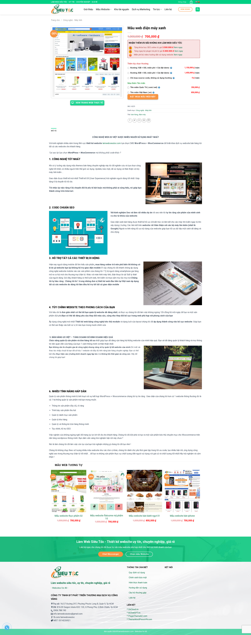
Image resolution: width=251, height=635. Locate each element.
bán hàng (134, 115)
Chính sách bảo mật (138, 577)
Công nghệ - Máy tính (72, 20)
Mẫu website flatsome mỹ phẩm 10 (106, 517)
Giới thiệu (88, 9)
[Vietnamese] (199, 2)
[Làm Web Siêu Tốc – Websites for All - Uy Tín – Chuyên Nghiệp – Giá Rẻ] (65, 9)
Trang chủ (55, 20)
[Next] (200, 499)
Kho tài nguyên (121, 9)
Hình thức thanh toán (138, 582)
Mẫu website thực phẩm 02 (69, 516)
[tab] (53, 130)
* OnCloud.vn (132, 609)
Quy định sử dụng (137, 572)
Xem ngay (178, 47)
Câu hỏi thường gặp (137, 592)
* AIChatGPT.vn (133, 613)
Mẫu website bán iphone (182, 516)
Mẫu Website (103, 9)
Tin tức (156, 9)
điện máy (142, 115)
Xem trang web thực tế (89, 103)
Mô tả (53, 131)
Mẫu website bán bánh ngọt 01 (144, 516)
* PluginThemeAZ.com (137, 616)
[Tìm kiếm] (198, 9)
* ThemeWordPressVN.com (139, 619)
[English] (196, 2)
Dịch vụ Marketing (141, 9)
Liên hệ (168, 9)
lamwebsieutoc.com (111, 143)
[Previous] (51, 499)
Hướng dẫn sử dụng (138, 587)
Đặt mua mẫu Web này (142, 96)
